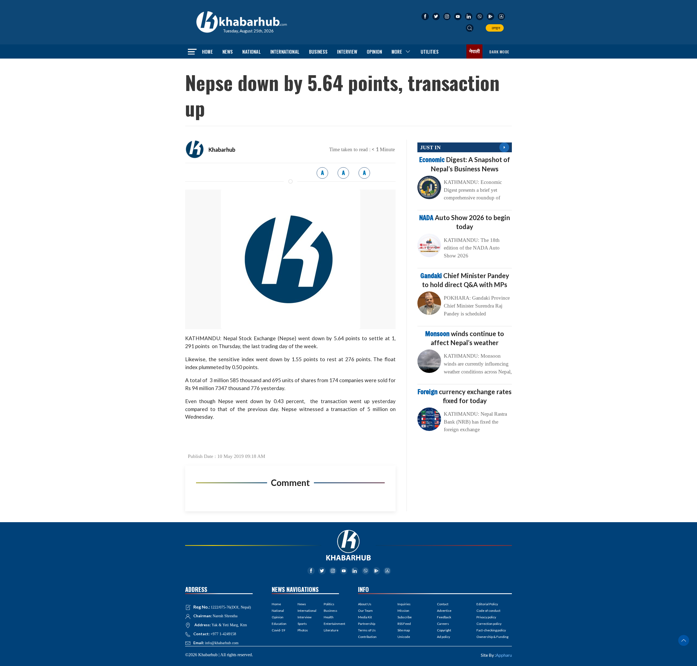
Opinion (374, 51)
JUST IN (430, 147)
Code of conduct (488, 611)
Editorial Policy (487, 604)
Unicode (404, 637)
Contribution (367, 637)
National (251, 51)
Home (207, 51)
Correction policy (489, 624)
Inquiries (404, 604)
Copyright (444, 630)
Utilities (430, 51)
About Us (364, 604)
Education (279, 624)
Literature (331, 630)
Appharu (504, 655)
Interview (347, 51)
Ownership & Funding (492, 637)
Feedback (444, 617)
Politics (329, 604)
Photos (303, 630)
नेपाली (474, 51)
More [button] (397, 51)
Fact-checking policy (491, 630)
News (227, 51)
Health (329, 617)
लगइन (495, 28)
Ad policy (443, 637)
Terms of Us (367, 630)
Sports (302, 624)
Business (318, 51)
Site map (404, 630)
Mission (403, 611)
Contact (442, 604)
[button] (469, 28)
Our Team (365, 611)
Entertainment (331, 624)
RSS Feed (404, 624)
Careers (443, 624)
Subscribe (405, 617)
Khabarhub (221, 149)
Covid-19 (278, 630)
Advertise (444, 611)
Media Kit (365, 617)
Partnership (366, 624)
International (284, 51)
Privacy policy (486, 617)
